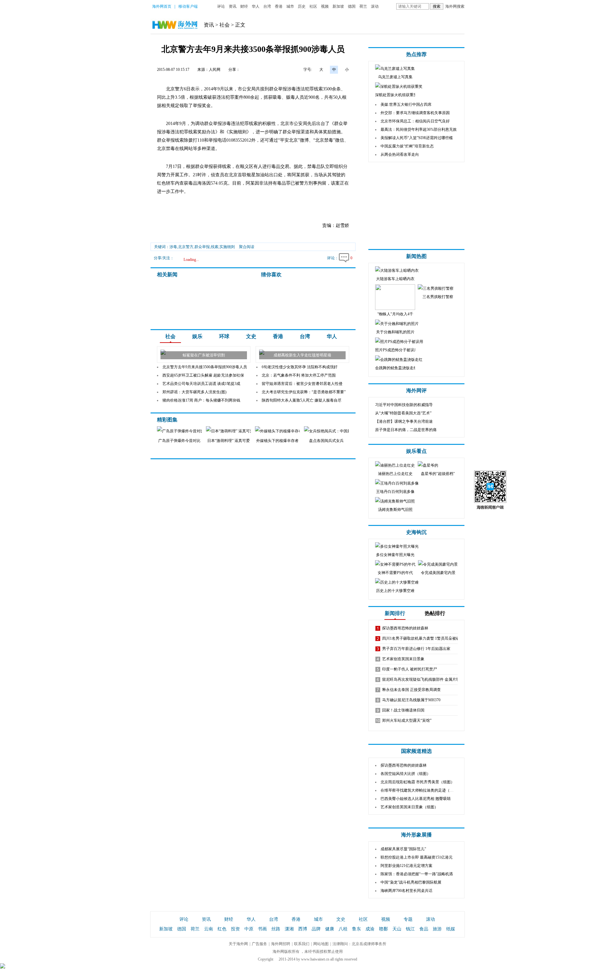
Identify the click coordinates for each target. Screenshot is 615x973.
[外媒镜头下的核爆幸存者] (295, 431)
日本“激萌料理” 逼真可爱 (228, 440)
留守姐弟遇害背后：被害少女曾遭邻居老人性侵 (302, 383)
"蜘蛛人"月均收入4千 (395, 314)
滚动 (375, 6)
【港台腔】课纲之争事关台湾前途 (404, 421)
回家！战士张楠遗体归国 (403, 710)
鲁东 (356, 929)
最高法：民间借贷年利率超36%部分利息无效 (419, 129)
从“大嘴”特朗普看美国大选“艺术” (403, 413)
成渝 (369, 929)
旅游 (437, 929)
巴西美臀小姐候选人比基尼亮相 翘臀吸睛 (416, 798)
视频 (325, 6)
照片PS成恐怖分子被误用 (396, 350)
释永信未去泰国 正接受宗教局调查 (411, 689)
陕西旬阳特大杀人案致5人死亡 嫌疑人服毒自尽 (301, 400)
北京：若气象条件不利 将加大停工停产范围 (299, 375)
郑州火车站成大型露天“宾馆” (406, 720)
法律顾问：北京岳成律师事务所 (359, 944)
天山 (396, 929)
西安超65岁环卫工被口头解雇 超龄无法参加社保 (203, 375)
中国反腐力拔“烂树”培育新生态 (407, 146)
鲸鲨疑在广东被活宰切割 (204, 355)
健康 (329, 929)
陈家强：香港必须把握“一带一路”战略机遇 (417, 874)
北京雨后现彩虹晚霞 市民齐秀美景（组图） (418, 782)
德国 (352, 6)
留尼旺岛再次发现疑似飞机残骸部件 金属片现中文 (425, 679)
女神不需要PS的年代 (395, 572)
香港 (279, 6)
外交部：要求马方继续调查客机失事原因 (415, 113)
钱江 (410, 929)
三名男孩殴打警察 (437, 297)
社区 (313, 6)
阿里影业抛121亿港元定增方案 (406, 865)
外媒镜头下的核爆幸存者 (277, 440)
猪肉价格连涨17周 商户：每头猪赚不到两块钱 (201, 400)
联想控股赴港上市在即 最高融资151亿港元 (417, 857)
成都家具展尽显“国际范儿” (403, 849)
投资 (235, 929)
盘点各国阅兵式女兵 (326, 440)
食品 (423, 929)
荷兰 (363, 6)
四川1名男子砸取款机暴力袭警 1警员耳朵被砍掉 (423, 638)
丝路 (275, 929)
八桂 (343, 929)
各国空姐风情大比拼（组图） (405, 773)
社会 (224, 25)
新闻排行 (395, 613)
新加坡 (338, 6)
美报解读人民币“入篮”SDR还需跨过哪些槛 (417, 138)
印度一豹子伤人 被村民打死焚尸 (409, 669)
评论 (221, 6)
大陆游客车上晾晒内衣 (395, 279)
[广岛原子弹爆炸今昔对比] (179, 431)
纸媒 (450, 929)
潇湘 (289, 929)
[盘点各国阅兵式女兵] (339, 431)
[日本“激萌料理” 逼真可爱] (238, 431)
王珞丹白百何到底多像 (395, 491)
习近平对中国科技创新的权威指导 (404, 405)
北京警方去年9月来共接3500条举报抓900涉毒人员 (204, 367)
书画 (262, 929)
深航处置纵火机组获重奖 (396, 95)
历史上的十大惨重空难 (395, 590)
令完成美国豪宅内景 (438, 572)
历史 (302, 6)
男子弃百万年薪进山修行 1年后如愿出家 (416, 648)
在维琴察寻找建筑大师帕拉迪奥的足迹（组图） (421, 790)
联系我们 (301, 944)
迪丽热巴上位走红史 (395, 473)
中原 (248, 929)
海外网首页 (161, 6)
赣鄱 (383, 929)
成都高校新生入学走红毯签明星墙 (302, 355)
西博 (302, 929)
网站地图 (321, 944)
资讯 (232, 6)
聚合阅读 (246, 247)
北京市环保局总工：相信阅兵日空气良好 (415, 121)
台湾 (267, 6)
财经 (244, 6)
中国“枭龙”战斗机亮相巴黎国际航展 (411, 882)
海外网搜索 (454, 6)
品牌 (316, 929)
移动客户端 (188, 6)
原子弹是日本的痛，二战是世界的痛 (406, 430)
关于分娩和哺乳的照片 (395, 332)
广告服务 (259, 944)
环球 (224, 336)
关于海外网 (238, 944)
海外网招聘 (280, 944)
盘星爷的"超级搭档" (438, 473)
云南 (208, 929)
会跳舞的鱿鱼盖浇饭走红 (396, 368)
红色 (221, 929)
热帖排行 (435, 613)
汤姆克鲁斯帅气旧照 (395, 509)
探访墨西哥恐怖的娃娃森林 (405, 628)
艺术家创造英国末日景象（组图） (409, 807)
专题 (408, 919)
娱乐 (197, 336)
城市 (290, 6)
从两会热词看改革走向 (400, 154)
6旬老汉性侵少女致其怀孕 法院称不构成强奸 (300, 367)
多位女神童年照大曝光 (395, 555)
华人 (255, 6)
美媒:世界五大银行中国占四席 (406, 104)
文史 (251, 336)
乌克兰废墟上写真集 (395, 77)
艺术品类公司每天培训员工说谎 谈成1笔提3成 (201, 383)
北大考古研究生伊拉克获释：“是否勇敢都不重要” (304, 392)
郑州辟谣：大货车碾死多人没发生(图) (194, 392)
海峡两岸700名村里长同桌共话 (406, 890)
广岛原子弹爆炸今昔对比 (179, 440)
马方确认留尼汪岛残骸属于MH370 (411, 700)
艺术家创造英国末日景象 (403, 659)
